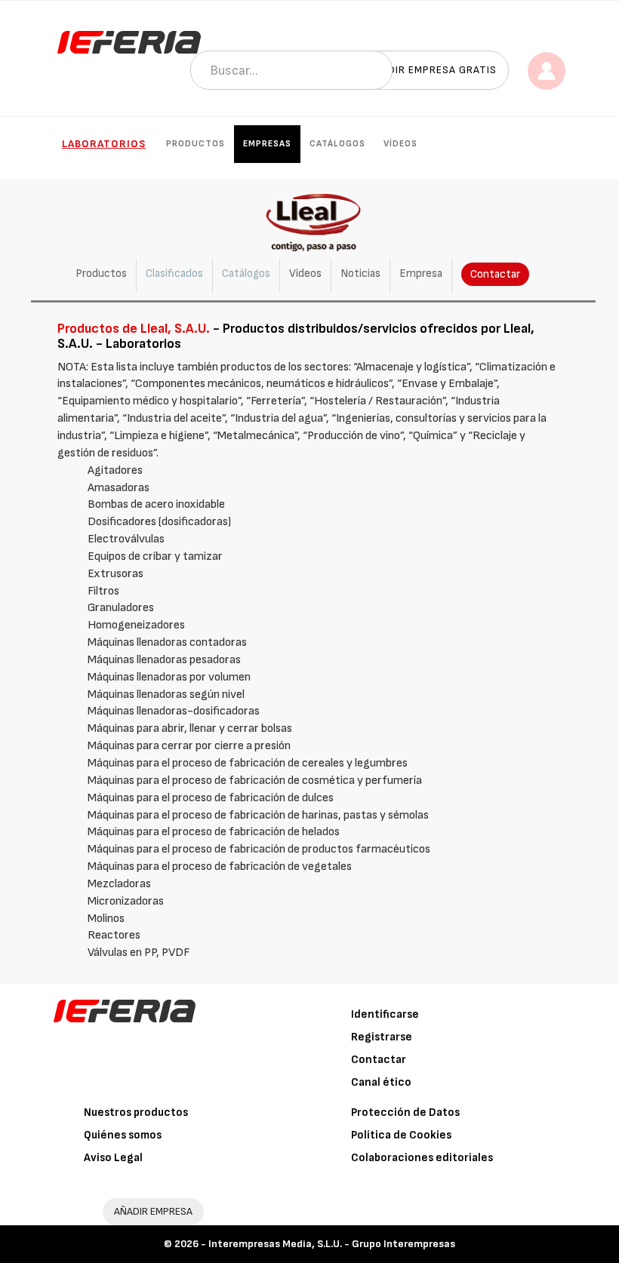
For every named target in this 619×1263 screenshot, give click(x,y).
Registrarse (381, 1037)
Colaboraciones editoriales (422, 1158)
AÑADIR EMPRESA (153, 1211)
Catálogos (337, 143)
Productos (195, 143)
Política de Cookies (401, 1135)
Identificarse (385, 1014)
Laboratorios (104, 143)
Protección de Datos (405, 1112)
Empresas (267, 143)
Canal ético (381, 1082)
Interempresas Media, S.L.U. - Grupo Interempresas (331, 1243)
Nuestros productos (136, 1112)
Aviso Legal (113, 1158)
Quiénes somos (123, 1135)
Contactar (495, 274)
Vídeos (400, 143)
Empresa (420, 273)
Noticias (360, 273)
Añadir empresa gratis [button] (432, 69)
